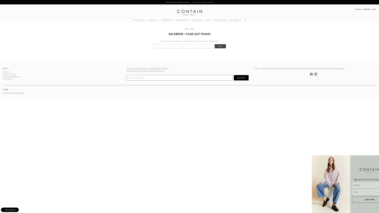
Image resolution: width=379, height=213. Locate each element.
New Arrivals (139, 20)
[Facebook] (311, 74)
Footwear (166, 20)
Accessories (181, 20)
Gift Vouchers (220, 20)
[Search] (245, 20)
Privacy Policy (9, 74)
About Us (7, 72)
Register (367, 9)
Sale (207, 20)
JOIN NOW (360, 200)
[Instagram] (315, 74)
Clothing (152, 20)
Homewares (197, 20)
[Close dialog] (376, 157)
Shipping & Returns (11, 77)
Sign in (358, 9)
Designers (234, 20)
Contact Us (8, 79)
